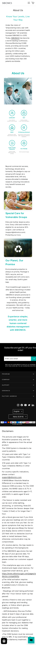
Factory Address (9, 396)
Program (6, 374)
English (17, 411)
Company (6, 379)
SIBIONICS (15, 38)
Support (5, 385)
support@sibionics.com (12, 477)
